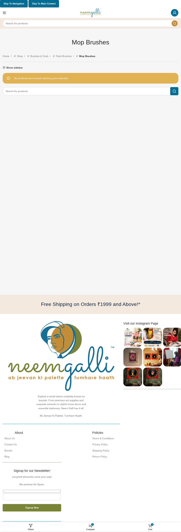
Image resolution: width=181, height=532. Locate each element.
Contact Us (10, 444)
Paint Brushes (64, 56)
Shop (20, 56)
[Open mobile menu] (4, 12)
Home (6, 56)
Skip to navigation (14, 3)
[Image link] (61, 355)
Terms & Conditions (103, 438)
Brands (8, 450)
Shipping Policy (100, 450)
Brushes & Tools (39, 56)
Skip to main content (44, 3)
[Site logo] (90, 12)
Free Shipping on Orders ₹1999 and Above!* (90, 304)
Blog (6, 456)
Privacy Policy (100, 444)
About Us (9, 438)
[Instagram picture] (132, 337)
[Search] (175, 23)
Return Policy (99, 456)
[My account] (174, 12)
